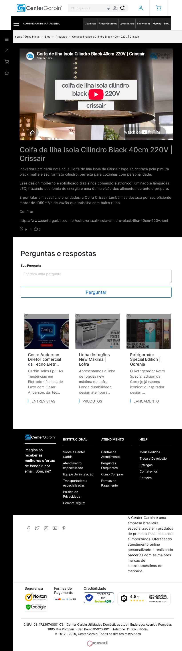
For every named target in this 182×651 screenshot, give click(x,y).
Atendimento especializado (73, 465)
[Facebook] (28, 528)
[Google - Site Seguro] (36, 607)
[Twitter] (37, 528)
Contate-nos (149, 471)
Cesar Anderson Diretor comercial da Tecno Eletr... (44, 359)
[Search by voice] (108, 8)
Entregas (146, 465)
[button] (158, 8)
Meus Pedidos (150, 452)
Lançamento (146, 401)
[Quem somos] (40, 437)
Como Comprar (112, 474)
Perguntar (96, 292)
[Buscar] (123, 8)
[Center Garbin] (39, 8)
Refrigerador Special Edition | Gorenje (145, 359)
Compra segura (74, 503)
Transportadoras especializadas (75, 483)
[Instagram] (46, 528)
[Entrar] (140, 8)
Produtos (92, 401)
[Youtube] (55, 528)
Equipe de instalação (78, 474)
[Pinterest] (64, 528)
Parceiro (146, 478)
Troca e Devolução (153, 458)
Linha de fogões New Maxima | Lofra (94, 359)
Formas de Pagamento (109, 483)
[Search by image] (115, 8)
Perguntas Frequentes (109, 465)
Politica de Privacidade (71, 494)
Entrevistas (43, 401)
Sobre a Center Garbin (74, 454)
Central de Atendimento (110, 454)
